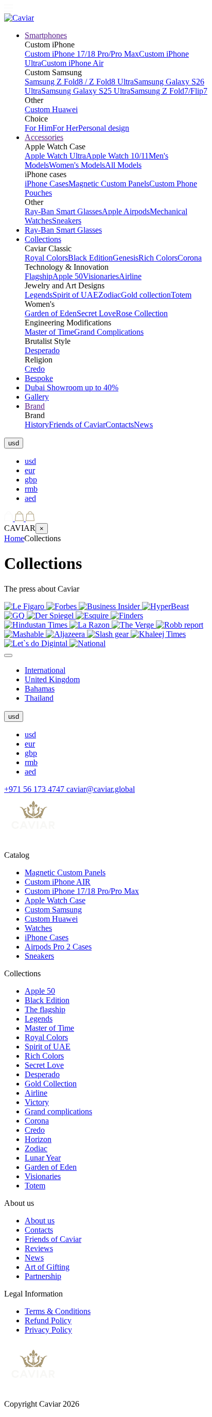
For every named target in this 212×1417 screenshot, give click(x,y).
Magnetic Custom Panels (108, 183)
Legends (38, 294)
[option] (116, 461)
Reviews (39, 1248)
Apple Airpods (126, 211)
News (143, 424)
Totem (181, 294)
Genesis (125, 257)
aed (30, 498)
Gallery (37, 396)
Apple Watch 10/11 (117, 155)
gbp (31, 479)
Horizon (38, 1139)
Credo (35, 369)
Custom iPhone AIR (58, 881)
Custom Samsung (53, 909)
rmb (31, 489)
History (37, 424)
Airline (130, 276)
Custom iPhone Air (72, 63)
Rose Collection (142, 313)
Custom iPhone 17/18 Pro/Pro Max (82, 53)
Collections (43, 239)
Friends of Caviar (77, 424)
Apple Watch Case (55, 900)
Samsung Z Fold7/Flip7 (168, 91)
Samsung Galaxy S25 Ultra (85, 91)
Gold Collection (51, 1083)
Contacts (119, 424)
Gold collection (146, 294)
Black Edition (90, 257)
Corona (190, 257)
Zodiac (109, 294)
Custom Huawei (51, 109)
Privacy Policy (48, 1329)
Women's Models (77, 165)
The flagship (45, 1009)
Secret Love (96, 313)
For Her (65, 128)
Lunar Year (43, 1157)
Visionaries (101, 276)
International (45, 670)
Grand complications (58, 1111)
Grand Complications (109, 331)
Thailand (39, 698)
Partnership (43, 1276)
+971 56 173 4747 (35, 789)
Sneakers (66, 220)
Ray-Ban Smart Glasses (63, 211)
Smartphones (46, 35)
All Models (123, 165)
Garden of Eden (51, 313)
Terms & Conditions (58, 1311)
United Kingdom (52, 679)
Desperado (42, 350)
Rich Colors (158, 257)
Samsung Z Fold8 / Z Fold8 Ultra (79, 81)
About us (40, 1220)
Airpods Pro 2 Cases (58, 946)
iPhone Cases (46, 183)
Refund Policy (48, 1320)
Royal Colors (46, 257)
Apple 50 (67, 276)
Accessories (44, 137)
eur (30, 470)
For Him (38, 128)
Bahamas (40, 688)
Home (14, 538)
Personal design (103, 128)
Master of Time (49, 331)
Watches (38, 928)
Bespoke (39, 378)
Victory (37, 1102)
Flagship (38, 276)
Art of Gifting (47, 1267)
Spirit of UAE (75, 294)
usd (30, 461)
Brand (35, 406)
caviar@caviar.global (100, 789)
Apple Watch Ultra (55, 155)
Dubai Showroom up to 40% (71, 387)
